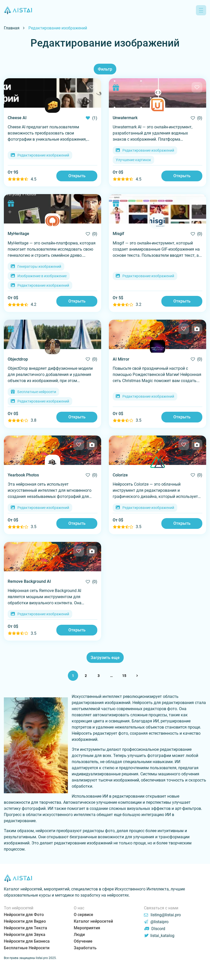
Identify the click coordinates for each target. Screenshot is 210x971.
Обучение (83, 941)
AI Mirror (121, 359)
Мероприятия (87, 927)
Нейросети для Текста (25, 927)
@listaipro (159, 922)
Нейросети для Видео (25, 921)
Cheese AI (17, 117)
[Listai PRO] (18, 10)
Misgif (118, 233)
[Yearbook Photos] (52, 450)
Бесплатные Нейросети (26, 947)
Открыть (77, 175)
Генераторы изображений (39, 266)
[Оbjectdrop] (52, 334)
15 (124, 676)
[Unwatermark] (157, 93)
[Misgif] (157, 209)
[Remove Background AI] (52, 556)
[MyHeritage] (52, 209)
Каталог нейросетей (93, 921)
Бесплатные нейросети (36, 392)
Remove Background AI (29, 581)
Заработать (85, 947)
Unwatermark (125, 117)
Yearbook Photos (23, 475)
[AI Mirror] (157, 334)
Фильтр (105, 69)
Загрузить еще (105, 657)
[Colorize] (157, 450)
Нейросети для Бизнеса (27, 941)
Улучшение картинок (133, 160)
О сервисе (83, 914)
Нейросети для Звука (24, 934)
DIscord (157, 929)
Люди (79, 934)
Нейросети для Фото (24, 914)
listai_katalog (161, 935)
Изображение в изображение (42, 276)
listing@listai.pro (166, 915)
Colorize (120, 475)
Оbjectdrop (18, 359)
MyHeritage (18, 233)
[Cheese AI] (52, 93)
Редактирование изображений (43, 155)
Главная (11, 28)
